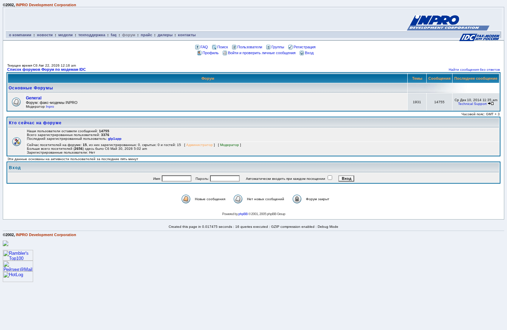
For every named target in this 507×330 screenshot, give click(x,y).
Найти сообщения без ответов (474, 69)
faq (114, 35)
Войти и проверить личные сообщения (262, 53)
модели (65, 35)
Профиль (210, 53)
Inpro (50, 106)
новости (45, 35)
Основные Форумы (31, 88)
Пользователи (249, 47)
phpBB (243, 214)
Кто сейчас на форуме (35, 122)
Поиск (222, 47)
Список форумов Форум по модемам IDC (46, 69)
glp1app (114, 138)
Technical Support (472, 104)
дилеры (165, 35)
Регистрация (305, 47)
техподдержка (91, 35)
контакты (187, 35)
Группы (277, 47)
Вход (309, 53)
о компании (20, 35)
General (33, 98)
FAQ (204, 47)
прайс (146, 35)
